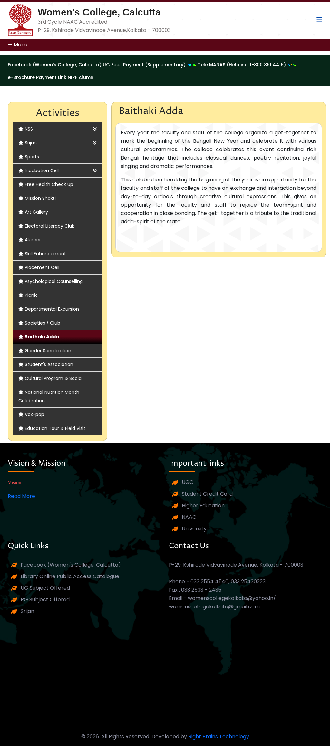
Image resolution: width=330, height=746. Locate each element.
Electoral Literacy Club (50, 226)
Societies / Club (42, 323)
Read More (21, 496)
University (194, 528)
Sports (32, 156)
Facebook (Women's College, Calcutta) (71, 564)
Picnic (31, 295)
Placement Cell (42, 267)
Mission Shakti (40, 198)
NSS (29, 129)
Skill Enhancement (45, 253)
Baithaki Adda (41, 337)
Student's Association (49, 364)
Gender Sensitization (48, 350)
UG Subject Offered (45, 588)
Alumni (32, 240)
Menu (19, 44)
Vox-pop (34, 414)
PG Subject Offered (45, 599)
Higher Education (203, 505)
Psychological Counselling (54, 281)
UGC (187, 482)
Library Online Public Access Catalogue (70, 576)
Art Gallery (36, 212)
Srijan (31, 143)
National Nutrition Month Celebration (48, 396)
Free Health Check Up (49, 184)
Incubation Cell (42, 170)
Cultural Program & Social (53, 378)
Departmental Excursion (52, 309)
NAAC (189, 517)
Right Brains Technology (218, 736)
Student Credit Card (207, 494)
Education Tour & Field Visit (55, 428)
